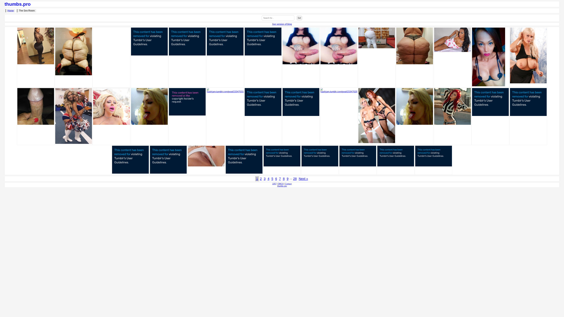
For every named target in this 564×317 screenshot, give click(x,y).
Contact (288, 184)
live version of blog (282, 24)
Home (10, 10)
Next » (303, 179)
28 (295, 179)
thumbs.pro (18, 4)
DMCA (280, 184)
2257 (274, 184)
